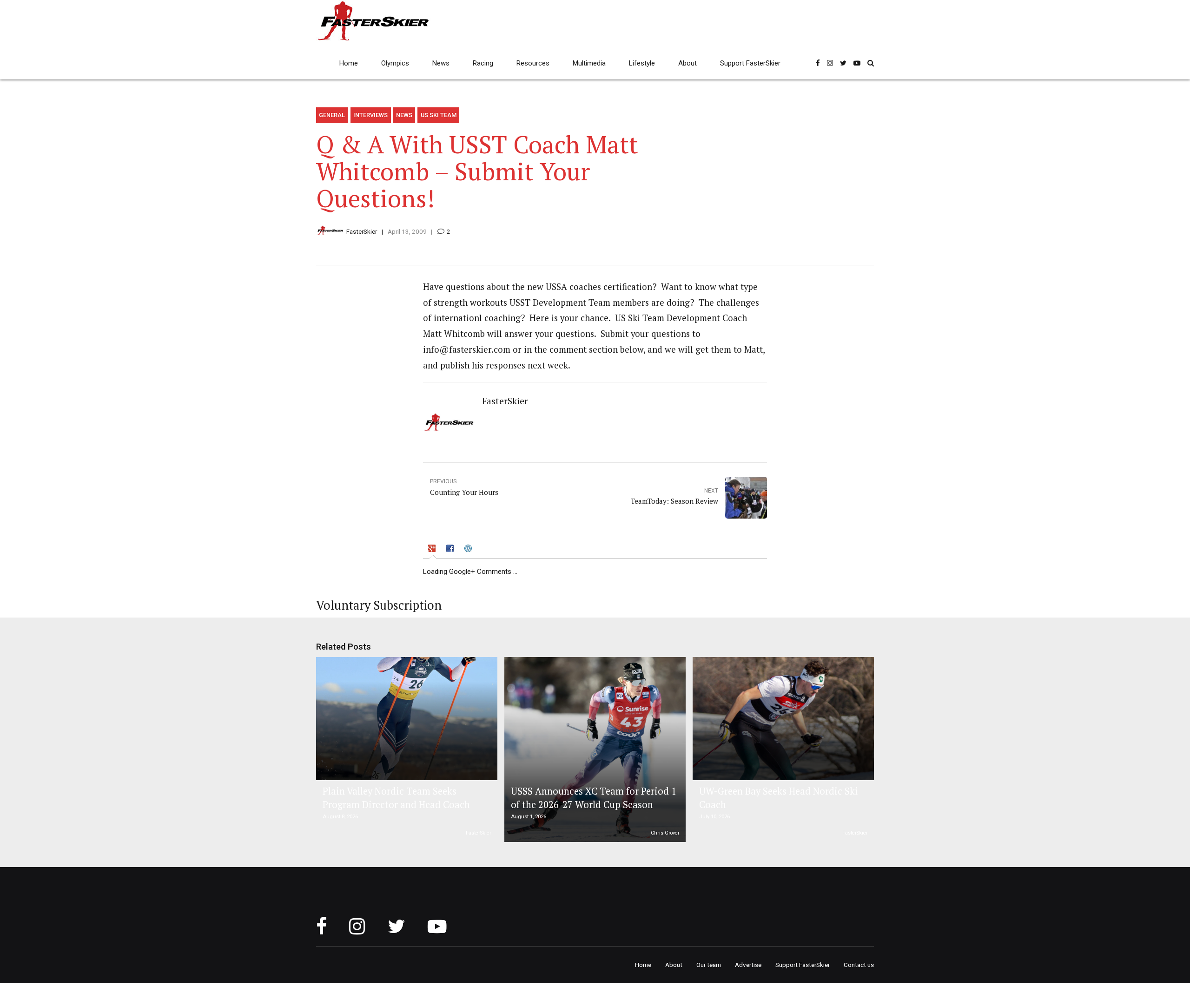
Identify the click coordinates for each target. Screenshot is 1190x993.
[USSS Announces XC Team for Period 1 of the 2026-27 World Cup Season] (593, 749)
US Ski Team (438, 115)
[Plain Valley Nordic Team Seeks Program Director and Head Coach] (405, 718)
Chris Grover (665, 833)
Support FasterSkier (750, 63)
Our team (708, 964)
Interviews (370, 115)
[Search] (870, 62)
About (687, 63)
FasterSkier (361, 231)
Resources (532, 63)
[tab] (432, 550)
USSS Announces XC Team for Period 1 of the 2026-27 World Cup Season (593, 797)
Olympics (395, 63)
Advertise (748, 964)
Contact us (859, 964)
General (332, 115)
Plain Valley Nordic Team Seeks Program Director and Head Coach (396, 797)
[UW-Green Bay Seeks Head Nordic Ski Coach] (781, 718)
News (441, 63)
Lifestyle (642, 63)
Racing (483, 63)
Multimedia (589, 63)
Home (348, 63)
